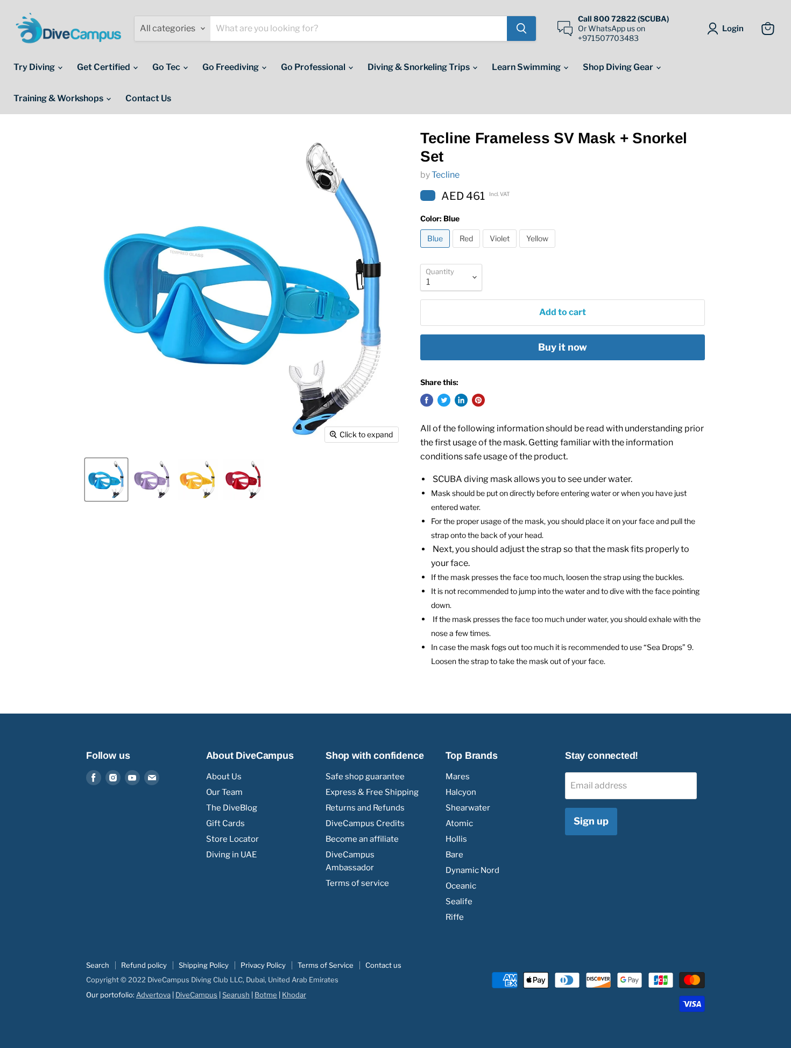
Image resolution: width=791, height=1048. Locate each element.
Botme (266, 994)
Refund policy (144, 965)
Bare (454, 855)
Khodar (294, 994)
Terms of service (357, 883)
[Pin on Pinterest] (478, 400)
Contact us (383, 965)
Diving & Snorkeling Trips (419, 67)
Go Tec (167, 67)
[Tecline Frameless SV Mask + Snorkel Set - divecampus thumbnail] (106, 479)
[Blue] (436, 250)
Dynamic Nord (472, 870)
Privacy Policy (263, 965)
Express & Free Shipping (372, 792)
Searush (236, 994)
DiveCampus (196, 994)
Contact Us (148, 98)
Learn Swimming (527, 67)
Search (97, 965)
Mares (458, 776)
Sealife (459, 901)
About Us (224, 776)
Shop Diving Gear (619, 67)
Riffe (455, 917)
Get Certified (104, 67)
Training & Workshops (59, 98)
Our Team (224, 792)
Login (733, 28)
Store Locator (232, 839)
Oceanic (461, 886)
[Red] (468, 250)
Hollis (456, 839)
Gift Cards (225, 823)
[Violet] (501, 250)
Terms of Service (326, 965)
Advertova (153, 994)
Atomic (459, 823)
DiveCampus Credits (365, 823)
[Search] (521, 28)
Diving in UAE (231, 855)
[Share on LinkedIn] (461, 400)
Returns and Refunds (365, 808)
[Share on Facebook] (426, 400)
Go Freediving (231, 67)
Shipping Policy (204, 965)
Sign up (591, 821)
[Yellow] (538, 250)
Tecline (446, 175)
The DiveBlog (231, 808)
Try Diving (34, 67)
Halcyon (461, 792)
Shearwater (468, 808)
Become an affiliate (362, 839)
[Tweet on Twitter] (443, 400)
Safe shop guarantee (365, 776)
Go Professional (314, 67)
